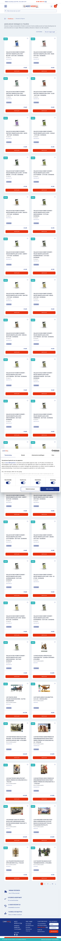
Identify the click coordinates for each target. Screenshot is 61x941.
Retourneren (29, 929)
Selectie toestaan (30, 489)
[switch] (23, 483)
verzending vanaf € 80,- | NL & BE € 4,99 (15, 1)
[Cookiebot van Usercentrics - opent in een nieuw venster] (52, 451)
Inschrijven (54, 931)
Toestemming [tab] (8, 455)
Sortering (39, 31)
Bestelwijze (28, 923)
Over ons (28, 931)
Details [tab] (23, 455)
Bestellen (16, 71)
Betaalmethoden (30, 925)
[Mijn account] (51, 6)
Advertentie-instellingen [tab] (38, 455)
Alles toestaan (49, 489)
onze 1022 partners (10, 462)
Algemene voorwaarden (46, 939)
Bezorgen (28, 927)
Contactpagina (17, 929)
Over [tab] (53, 455)
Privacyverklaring (55, 939)
